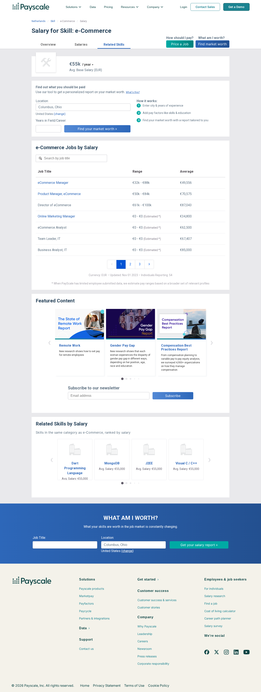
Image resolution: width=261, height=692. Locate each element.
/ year (86, 64)
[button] (48, 44)
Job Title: (39, 538)
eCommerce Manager (53, 183)
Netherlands (38, 21)
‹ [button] (49, 342)
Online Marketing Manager (56, 216)
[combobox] (83, 107)
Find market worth (212, 44)
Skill (53, 21)
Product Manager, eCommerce (59, 194)
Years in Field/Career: (51, 120)
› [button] (211, 342)
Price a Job (180, 44)
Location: (42, 101)
